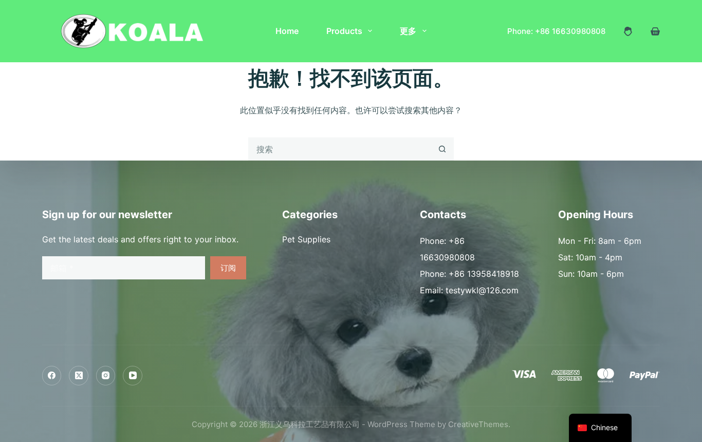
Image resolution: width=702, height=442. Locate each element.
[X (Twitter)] (78, 375)
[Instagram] (106, 375)
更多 (408, 31)
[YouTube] (132, 375)
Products (344, 31)
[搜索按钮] (442, 149)
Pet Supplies (306, 239)
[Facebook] (52, 375)
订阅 (228, 268)
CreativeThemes (478, 424)
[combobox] (340, 149)
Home (287, 31)
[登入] (628, 31)
